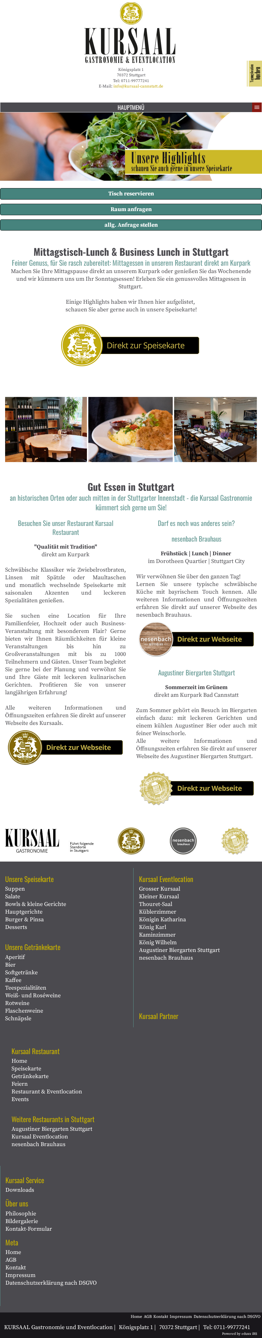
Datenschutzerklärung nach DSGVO (51, 1283)
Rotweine (17, 1003)
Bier (10, 965)
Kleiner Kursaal (159, 896)
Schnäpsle (18, 1018)
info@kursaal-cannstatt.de (138, 86)
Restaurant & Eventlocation (47, 1091)
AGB (10, 1260)
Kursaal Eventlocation (40, 1136)
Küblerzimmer (157, 912)
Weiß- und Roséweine (33, 995)
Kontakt (15, 1267)
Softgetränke (21, 972)
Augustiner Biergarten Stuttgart (52, 1129)
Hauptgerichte (23, 912)
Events (20, 1099)
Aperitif (15, 957)
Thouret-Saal (155, 904)
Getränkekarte (30, 1076)
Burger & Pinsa (24, 919)
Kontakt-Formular (28, 1229)
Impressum (20, 1275)
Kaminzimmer (157, 935)
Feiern (20, 1084)
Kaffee (13, 980)
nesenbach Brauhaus (39, 1144)
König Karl (152, 927)
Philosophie (20, 1213)
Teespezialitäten (25, 988)
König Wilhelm (158, 942)
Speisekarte (26, 1068)
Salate (12, 896)
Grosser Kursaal (159, 889)
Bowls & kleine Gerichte (35, 904)
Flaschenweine (24, 1011)
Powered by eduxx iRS (239, 1334)
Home (19, 1061)
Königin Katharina (162, 919)
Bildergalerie (21, 1221)
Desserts (16, 927)
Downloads (19, 1190)
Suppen (15, 889)
